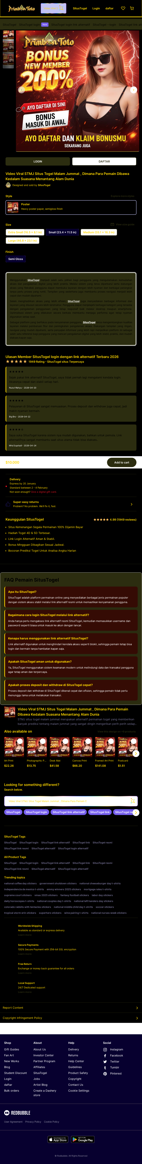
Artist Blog (40, 1084)
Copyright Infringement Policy (22, 1018)
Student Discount (15, 1073)
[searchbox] (71, 801)
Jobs (36, 1079)
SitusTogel (9, 24)
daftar (8, 1084)
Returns (73, 1055)
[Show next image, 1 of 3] (133, 89)
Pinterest (116, 1073)
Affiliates (39, 1067)
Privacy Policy (33, 1121)
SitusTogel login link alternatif (70, 24)
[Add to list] (20, 741)
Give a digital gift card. (44, 491)
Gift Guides (11, 1049)
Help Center (76, 1061)
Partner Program (44, 1061)
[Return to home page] (21, 8)
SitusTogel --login (104, 24)
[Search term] (61, 8)
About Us (39, 1049)
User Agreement (13, 1121)
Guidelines (75, 1067)
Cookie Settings (78, 1090)
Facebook (116, 1055)
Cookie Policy (51, 1121)
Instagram (116, 1049)
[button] (8, 33)
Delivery (73, 1049)
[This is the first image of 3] (21, 89)
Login (7, 1079)
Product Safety (78, 1073)
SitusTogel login (33, 24)
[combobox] (53, 8)
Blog (7, 1067)
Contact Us (75, 1084)
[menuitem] (9, 25)
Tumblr (114, 1067)
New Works (11, 1061)
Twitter (114, 1061)
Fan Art (9, 1055)
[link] (13, 812)
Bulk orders (11, 1090)
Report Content (13, 1007)
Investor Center (43, 1055)
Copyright (74, 1079)
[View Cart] (132, 8)
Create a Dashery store (44, 1093)
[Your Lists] (123, 8)
